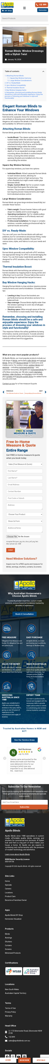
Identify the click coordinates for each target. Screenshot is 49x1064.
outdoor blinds (34, 365)
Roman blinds (8, 115)
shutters (28, 374)
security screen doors (24, 377)
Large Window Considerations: (21, 80)
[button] (24, 8)
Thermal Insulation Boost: (15, 88)
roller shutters (15, 374)
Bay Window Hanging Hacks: (16, 90)
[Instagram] (13, 1057)
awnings (6, 367)
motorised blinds (37, 370)
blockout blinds (22, 363)
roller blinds (31, 361)
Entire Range (17, 450)
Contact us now (9, 384)
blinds (15, 361)
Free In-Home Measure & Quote (21, 443)
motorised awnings (26, 367)
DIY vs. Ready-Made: (13, 83)
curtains (9, 377)
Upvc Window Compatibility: (16, 85)
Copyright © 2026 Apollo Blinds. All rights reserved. (23, 866)
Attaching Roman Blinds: (15, 76)
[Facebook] (7, 1057)
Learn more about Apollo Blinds (17, 854)
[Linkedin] (24, 1057)
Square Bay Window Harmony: (20, 78)
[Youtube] (18, 1057)
